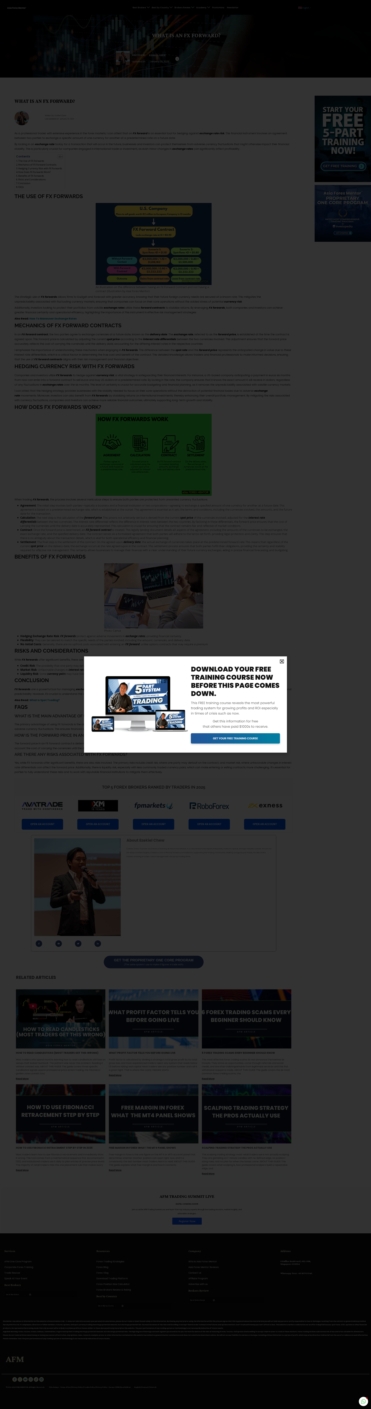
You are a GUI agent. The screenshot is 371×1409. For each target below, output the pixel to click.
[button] (282, 661)
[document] (185, 704)
